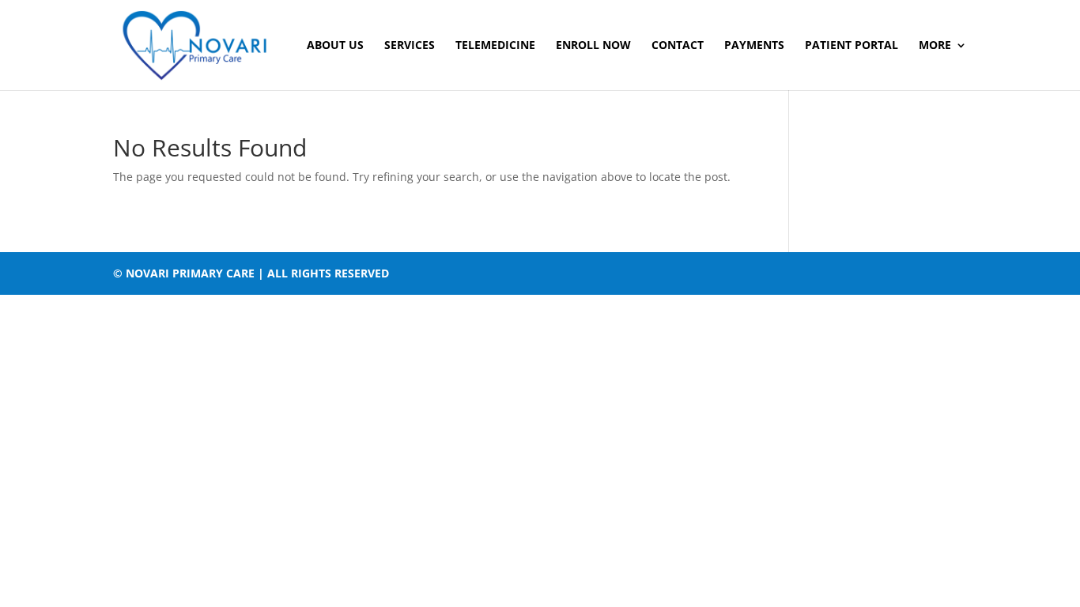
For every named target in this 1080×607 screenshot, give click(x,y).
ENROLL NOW (593, 46)
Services (409, 46)
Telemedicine (495, 46)
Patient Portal (851, 46)
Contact (677, 46)
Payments (754, 46)
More (935, 46)
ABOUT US (335, 46)
